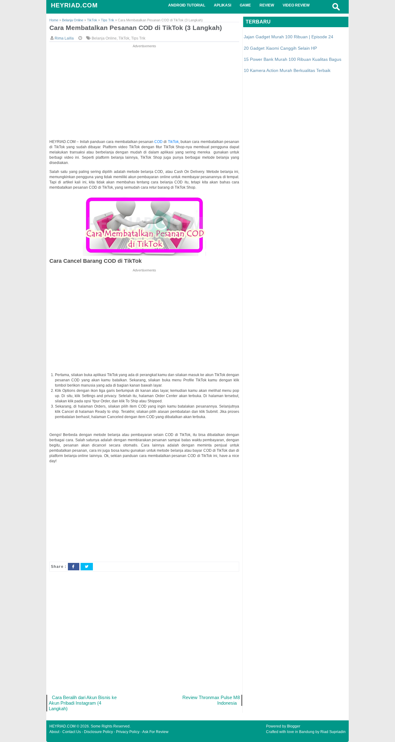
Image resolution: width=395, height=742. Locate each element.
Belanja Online (104, 38)
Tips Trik (138, 38)
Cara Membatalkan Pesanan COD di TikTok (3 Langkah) (135, 27)
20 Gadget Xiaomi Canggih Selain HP (280, 48)
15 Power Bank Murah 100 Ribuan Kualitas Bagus (292, 59)
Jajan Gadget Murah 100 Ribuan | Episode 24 (288, 36)
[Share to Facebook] (73, 566)
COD (159, 142)
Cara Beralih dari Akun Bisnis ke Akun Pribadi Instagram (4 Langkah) (83, 703)
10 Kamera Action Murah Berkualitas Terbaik (287, 70)
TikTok (123, 38)
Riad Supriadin (333, 732)
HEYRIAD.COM (74, 5)
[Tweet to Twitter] (87, 566)
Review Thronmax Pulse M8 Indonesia (211, 700)
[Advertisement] (144, 92)
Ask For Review (155, 732)
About (54, 732)
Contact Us (71, 732)
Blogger (293, 726)
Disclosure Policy (98, 732)
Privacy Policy (127, 732)
